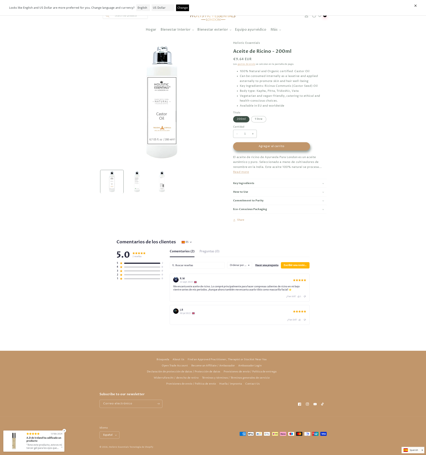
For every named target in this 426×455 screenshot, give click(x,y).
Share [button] (240, 220)
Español (108, 435)
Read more (241, 172)
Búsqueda (163, 359)
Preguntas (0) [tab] (209, 251)
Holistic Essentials (119, 447)
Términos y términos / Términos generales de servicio (236, 378)
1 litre (259, 119)
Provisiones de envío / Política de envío (191, 384)
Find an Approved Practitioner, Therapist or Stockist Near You (227, 359)
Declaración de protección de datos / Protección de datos (183, 371)
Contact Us (252, 384)
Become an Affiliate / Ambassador (213, 365)
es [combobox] (187, 242)
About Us (178, 359)
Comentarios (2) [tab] (182, 251)
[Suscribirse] (158, 404)
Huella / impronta (230, 384)
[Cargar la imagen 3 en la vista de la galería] (162, 181)
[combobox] (239, 265)
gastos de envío (246, 64)
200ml (241, 119)
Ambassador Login (250, 365)
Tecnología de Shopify (141, 447)
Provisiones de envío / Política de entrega (250, 371)
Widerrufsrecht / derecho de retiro (176, 378)
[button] (177, 30)
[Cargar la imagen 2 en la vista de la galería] (137, 181)
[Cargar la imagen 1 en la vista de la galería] (112, 181)
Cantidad (238, 127)
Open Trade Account (175, 365)
